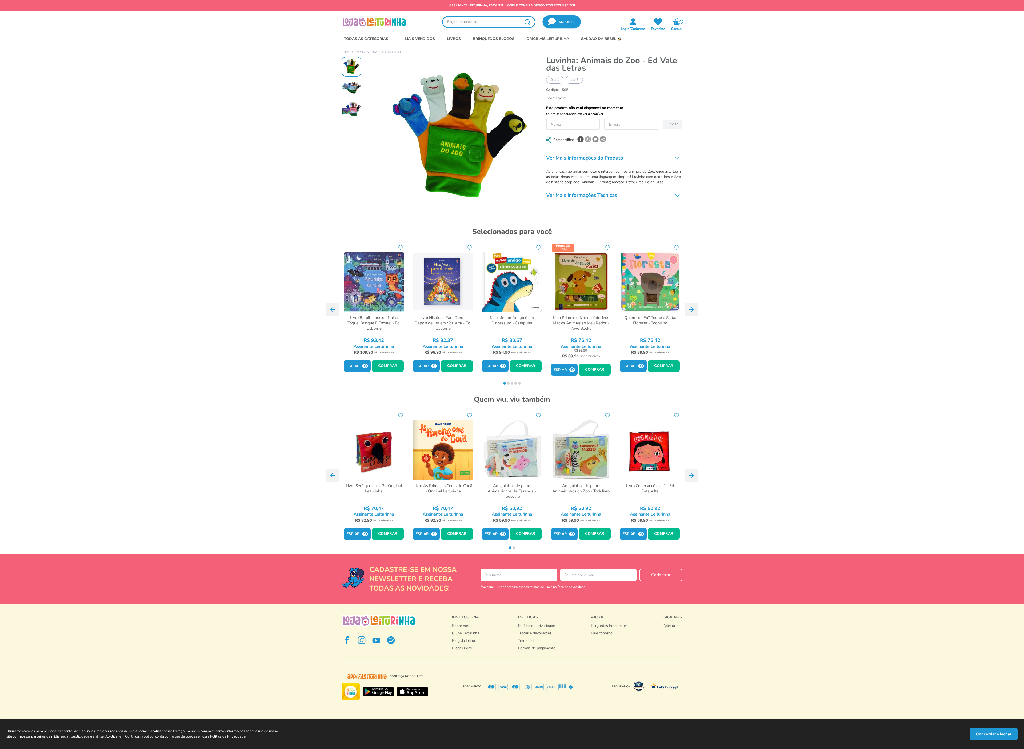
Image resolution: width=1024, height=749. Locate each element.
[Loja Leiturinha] (379, 620)
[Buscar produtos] (527, 22)
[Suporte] (609, 638)
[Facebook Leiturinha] (347, 640)
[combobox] (488, 22)
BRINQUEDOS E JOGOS (493, 38)
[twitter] (595, 140)
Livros (360, 52)
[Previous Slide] (332, 309)
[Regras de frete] (536, 654)
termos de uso (540, 587)
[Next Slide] (691, 309)
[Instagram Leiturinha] (361, 640)
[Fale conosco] (672, 631)
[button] (562, 22)
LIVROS (454, 38)
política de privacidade (569, 587)
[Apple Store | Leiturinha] (412, 691)
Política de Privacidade (228, 736)
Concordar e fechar (993, 734)
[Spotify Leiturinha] (391, 640)
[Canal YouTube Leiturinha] (376, 640)
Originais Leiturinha (547, 38)
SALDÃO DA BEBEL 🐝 (601, 38)
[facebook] (580, 140)
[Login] (658, 21)
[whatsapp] (588, 140)
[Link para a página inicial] (346, 52)
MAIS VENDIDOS (420, 38)
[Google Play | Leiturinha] (378, 691)
